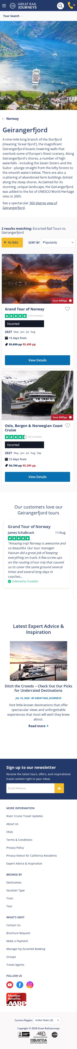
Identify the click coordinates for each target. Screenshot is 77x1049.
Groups (11, 957)
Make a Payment (17, 941)
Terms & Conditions (19, 840)
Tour (9, 906)
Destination (14, 882)
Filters (13, 242)
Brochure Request (18, 933)
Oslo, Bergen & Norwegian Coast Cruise (34, 428)
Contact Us (13, 925)
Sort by (34, 242)
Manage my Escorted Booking (25, 949)
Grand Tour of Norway (24, 309)
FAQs (9, 832)
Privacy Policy (15, 848)
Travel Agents (15, 965)
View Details (37, 360)
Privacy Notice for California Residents (31, 855)
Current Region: (24, 1020)
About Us (12, 824)
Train (9, 898)
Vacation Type (15, 890)
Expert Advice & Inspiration (24, 863)
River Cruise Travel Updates (24, 816)
